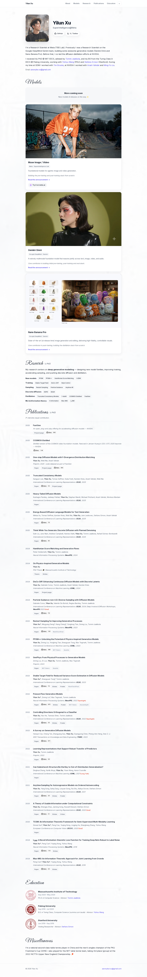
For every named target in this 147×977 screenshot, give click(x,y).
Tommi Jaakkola (73, 59)
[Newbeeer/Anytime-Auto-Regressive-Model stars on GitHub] (45, 796)
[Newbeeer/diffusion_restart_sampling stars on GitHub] (46, 632)
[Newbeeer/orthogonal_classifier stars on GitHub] (45, 723)
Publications (99, 3)
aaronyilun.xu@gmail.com (41, 70)
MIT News (56, 650)
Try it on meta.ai (39, 185)
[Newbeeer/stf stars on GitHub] (45, 686)
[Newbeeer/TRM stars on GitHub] (45, 759)
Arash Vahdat (93, 65)
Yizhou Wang (68, 62)
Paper (36, 468)
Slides (45, 574)
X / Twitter (74, 33)
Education (111, 3)
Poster (62, 686)
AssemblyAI (84, 705)
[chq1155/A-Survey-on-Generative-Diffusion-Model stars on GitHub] (46, 741)
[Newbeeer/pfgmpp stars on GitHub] (46, 650)
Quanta (66, 650)
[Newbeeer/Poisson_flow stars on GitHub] (46, 705)
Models (76, 3)
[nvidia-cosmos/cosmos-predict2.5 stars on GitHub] (38, 450)
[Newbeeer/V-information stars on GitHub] (45, 814)
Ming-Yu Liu (109, 65)
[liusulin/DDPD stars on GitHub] (45, 541)
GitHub (60, 33)
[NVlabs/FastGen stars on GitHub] (51, 433)
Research (86, 3)
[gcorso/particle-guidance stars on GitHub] (45, 613)
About (67, 3)
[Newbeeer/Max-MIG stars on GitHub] (45, 869)
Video (62, 814)
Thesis (36, 574)
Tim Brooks (59, 65)
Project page (39, 433)
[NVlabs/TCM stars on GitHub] (45, 486)
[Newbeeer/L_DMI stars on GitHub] (46, 851)
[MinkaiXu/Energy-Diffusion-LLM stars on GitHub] (45, 523)
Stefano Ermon (91, 62)
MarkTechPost (58, 632)
